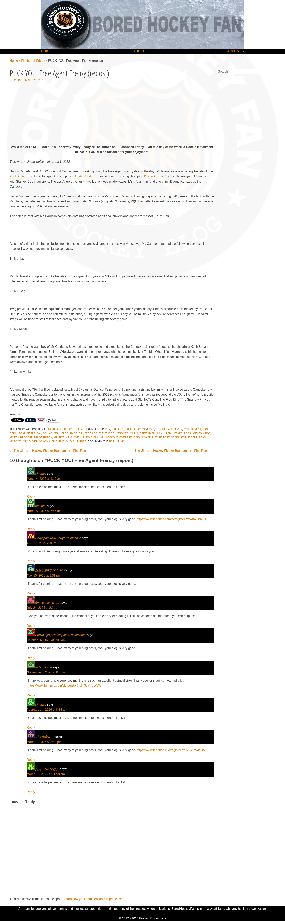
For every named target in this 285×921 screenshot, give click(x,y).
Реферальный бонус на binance (58, 538)
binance (40, 473)
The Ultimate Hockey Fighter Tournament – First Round (49, 450)
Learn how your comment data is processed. (94, 899)
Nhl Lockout (109, 437)
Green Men (147, 433)
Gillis (134, 433)
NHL (96, 437)
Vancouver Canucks (53, 441)
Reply (31, 496)
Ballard (117, 429)
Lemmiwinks (174, 433)
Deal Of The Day (30, 433)
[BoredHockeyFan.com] (142, 24)
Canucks (148, 429)
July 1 (160, 433)
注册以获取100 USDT (50, 570)
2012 (107, 429)
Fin (81, 433)
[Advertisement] (112, 114)
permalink (116, 441)
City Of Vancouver (169, 429)
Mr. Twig (86, 437)
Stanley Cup (188, 437)
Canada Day (132, 429)
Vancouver (30, 441)
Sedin (175, 437)
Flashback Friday (33, 60)
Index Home (43, 667)
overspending (129, 437)
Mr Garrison (43, 437)
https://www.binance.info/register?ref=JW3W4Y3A (171, 750)
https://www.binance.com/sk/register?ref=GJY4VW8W (64, 685)
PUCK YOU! (80, 429)
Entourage (69, 433)
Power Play (149, 437)
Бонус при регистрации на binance (60, 635)
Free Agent (92, 433)
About (139, 51)
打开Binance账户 (47, 769)
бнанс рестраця (47, 602)
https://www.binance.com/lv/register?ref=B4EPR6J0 (172, 519)
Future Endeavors (115, 433)
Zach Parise (18, 176)
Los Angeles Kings (197, 433)
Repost (164, 437)
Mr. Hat (59, 437)
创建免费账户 (44, 736)
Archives (235, 51)
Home (46, 51)
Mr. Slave (72, 437)
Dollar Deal (51, 433)
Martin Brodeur (85, 176)
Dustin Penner (154, 176)
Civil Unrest (192, 429)
